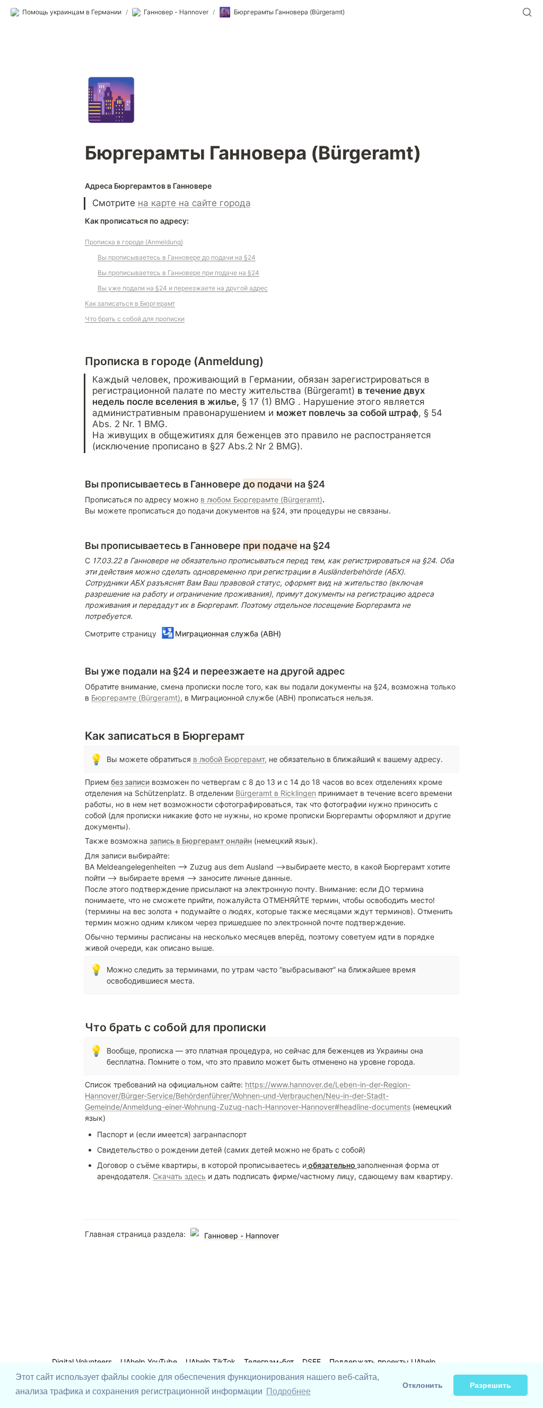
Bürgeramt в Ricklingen (275, 793)
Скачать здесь (179, 1176)
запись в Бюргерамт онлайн (201, 840)
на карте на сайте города (194, 203)
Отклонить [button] (422, 1385)
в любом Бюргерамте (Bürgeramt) (261, 499)
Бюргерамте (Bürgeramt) (135, 697)
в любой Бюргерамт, (230, 759)
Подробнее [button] (288, 1391)
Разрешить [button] (490, 1385)
